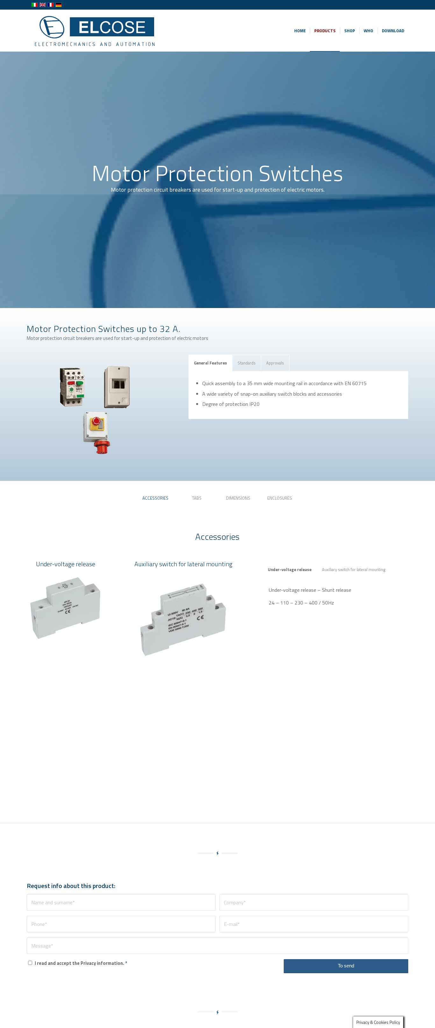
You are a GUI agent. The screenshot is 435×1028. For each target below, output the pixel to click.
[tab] (155, 500)
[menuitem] (300, 30)
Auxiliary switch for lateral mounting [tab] (353, 569)
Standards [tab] (247, 363)
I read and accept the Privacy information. (81, 963)
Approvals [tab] (275, 363)
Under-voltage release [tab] (289, 569)
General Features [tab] (210, 363)
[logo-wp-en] (96, 30)
